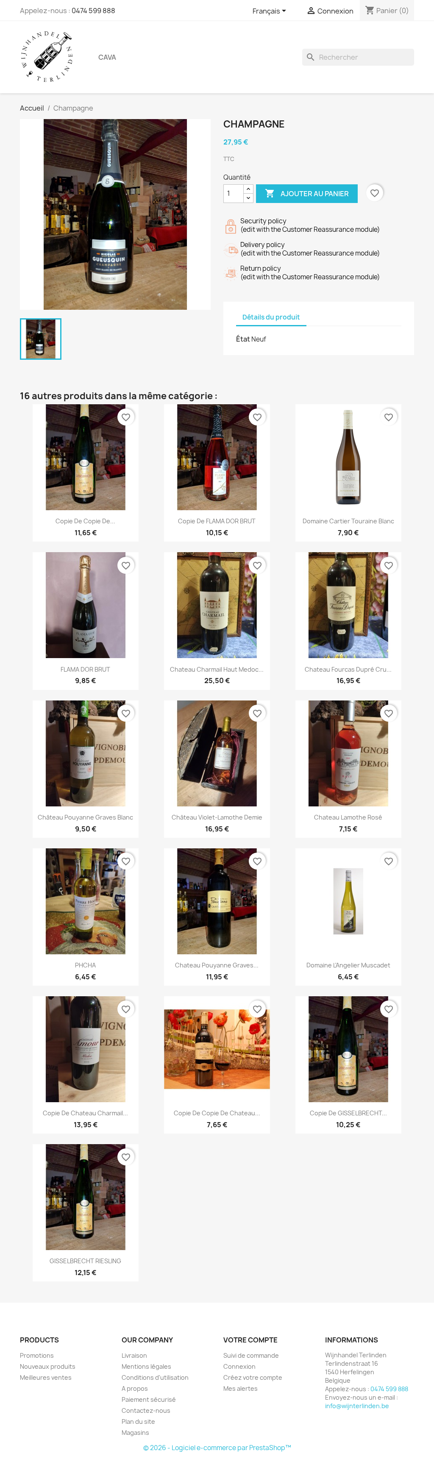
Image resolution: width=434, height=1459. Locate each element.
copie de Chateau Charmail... (85, 1113)
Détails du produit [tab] (271, 317)
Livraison (134, 1355)
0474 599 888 (93, 10)
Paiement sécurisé (149, 1399)
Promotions (37, 1355)
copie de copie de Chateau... (217, 1113)
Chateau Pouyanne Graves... (217, 965)
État (243, 339)
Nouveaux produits (47, 1366)
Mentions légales (146, 1366)
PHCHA (85, 965)
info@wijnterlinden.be (357, 1406)
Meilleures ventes (46, 1377)
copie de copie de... (85, 521)
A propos (135, 1388)
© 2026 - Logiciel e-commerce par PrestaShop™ (217, 1447)
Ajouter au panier (307, 193)
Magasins (135, 1432)
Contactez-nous (146, 1410)
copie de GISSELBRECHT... (348, 1113)
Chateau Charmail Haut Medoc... (217, 669)
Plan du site (138, 1421)
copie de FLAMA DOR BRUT (217, 521)
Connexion (239, 1366)
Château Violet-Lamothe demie (217, 817)
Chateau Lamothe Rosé (348, 817)
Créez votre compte (252, 1377)
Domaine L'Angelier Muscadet (348, 965)
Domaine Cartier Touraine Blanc (348, 521)
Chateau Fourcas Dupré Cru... (348, 669)
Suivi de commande (251, 1355)
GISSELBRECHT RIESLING (85, 1261)
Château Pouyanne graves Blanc (85, 817)
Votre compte (250, 1340)
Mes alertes (240, 1388)
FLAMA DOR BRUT (85, 669)
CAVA (107, 57)
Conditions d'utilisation (155, 1377)
